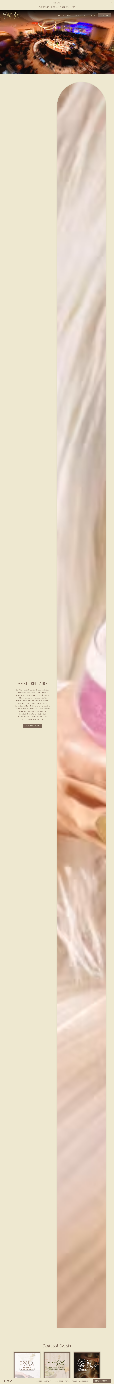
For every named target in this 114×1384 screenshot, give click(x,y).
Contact (47, 1381)
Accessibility (84, 1381)
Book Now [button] (105, 15)
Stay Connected (32, 725)
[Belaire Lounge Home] (12, 15)
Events (77, 15)
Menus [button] (68, 15)
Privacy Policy (71, 1381)
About (61, 15)
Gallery (39, 1381)
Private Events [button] (89, 15)
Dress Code (58, 1381)
